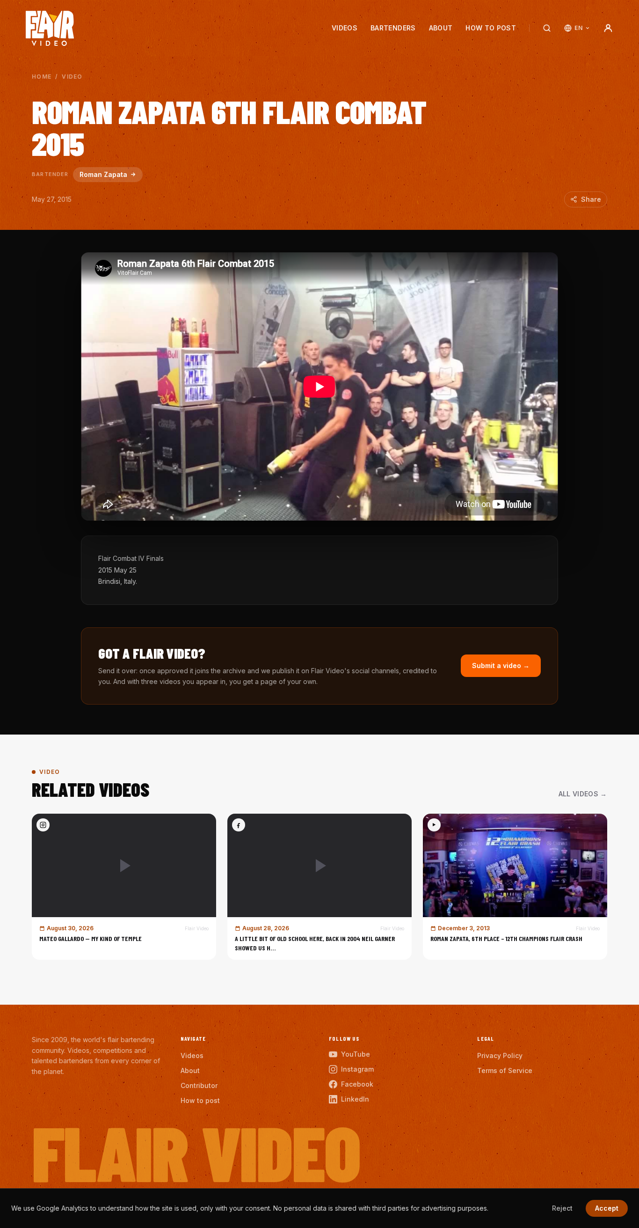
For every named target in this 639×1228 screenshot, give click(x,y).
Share (591, 199)
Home (41, 76)
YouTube (355, 1054)
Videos (344, 28)
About (441, 28)
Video (72, 76)
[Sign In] (608, 28)
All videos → (583, 794)
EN (578, 27)
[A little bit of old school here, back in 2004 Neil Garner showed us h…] (319, 887)
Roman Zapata (103, 174)
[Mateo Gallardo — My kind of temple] (124, 887)
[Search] (547, 28)
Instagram (357, 1069)
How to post (490, 28)
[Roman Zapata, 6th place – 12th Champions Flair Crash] (515, 887)
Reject (562, 1208)
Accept (606, 1208)
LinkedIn (355, 1099)
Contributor (199, 1085)
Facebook (357, 1084)
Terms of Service (504, 1070)
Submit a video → (501, 665)
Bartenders (393, 28)
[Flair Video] (50, 28)
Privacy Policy (500, 1055)
